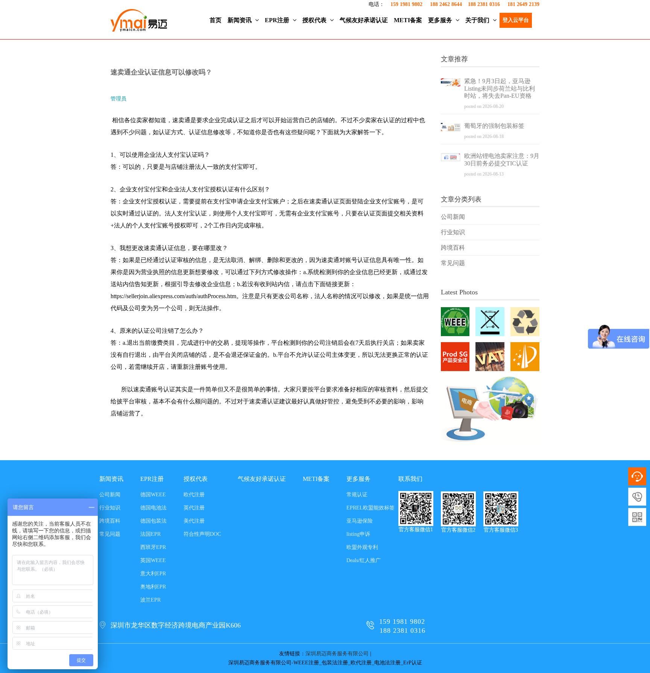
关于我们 (478, 20)
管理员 (118, 99)
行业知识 (453, 232)
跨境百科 (453, 247)
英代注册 (194, 508)
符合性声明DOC (202, 534)
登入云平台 (516, 20)
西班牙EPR (153, 547)
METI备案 (408, 20)
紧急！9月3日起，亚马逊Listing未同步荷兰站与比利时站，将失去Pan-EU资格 (499, 88)
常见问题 (453, 263)
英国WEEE (153, 560)
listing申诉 (358, 534)
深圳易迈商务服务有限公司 (337, 653)
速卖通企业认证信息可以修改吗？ (161, 72)
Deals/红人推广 (363, 560)
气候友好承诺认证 (364, 20)
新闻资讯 (240, 20)
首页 (216, 20)
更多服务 (441, 20)
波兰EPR (150, 600)
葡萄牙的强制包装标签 (494, 126)
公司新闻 (453, 217)
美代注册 (194, 521)
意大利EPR (153, 573)
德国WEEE (153, 494)
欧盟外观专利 (362, 547)
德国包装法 (153, 521)
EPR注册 (278, 20)
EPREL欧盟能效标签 (370, 508)
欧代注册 (194, 494)
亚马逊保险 (359, 521)
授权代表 (315, 20)
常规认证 (357, 494)
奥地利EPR (153, 587)
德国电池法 (153, 508)
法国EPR (150, 534)
